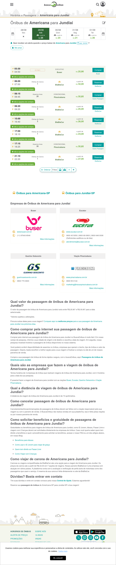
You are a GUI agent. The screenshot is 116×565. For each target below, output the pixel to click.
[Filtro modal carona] (64, 170)
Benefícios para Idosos (24, 440)
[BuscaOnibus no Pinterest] (85, 538)
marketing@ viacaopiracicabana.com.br (82, 284)
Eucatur (75, 380)
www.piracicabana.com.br (76, 277)
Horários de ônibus (20, 531)
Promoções (16, 538)
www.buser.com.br (24, 231)
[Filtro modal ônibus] (60, 170)
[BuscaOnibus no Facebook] (103, 538)
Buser (68, 380)
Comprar (98, 70)
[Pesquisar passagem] (97, 4)
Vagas (38, 538)
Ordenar (46, 169)
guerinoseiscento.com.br (27, 277)
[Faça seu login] (103, 4)
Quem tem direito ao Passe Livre (28, 449)
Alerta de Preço (19, 535)
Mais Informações (47, 239)
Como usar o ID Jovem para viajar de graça (32, 444)
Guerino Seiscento (86, 380)
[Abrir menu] (12, 4)
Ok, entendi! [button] (58, 558)
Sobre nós (40, 531)
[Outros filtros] (73, 170)
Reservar (98, 82)
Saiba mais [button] (62, 551)
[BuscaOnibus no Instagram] (91, 538)
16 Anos (39, 535)
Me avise (18, 47)
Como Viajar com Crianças (26, 453)
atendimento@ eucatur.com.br (78, 241)
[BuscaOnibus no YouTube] (97, 538)
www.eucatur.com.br (74, 231)
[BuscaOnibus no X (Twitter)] (79, 538)
